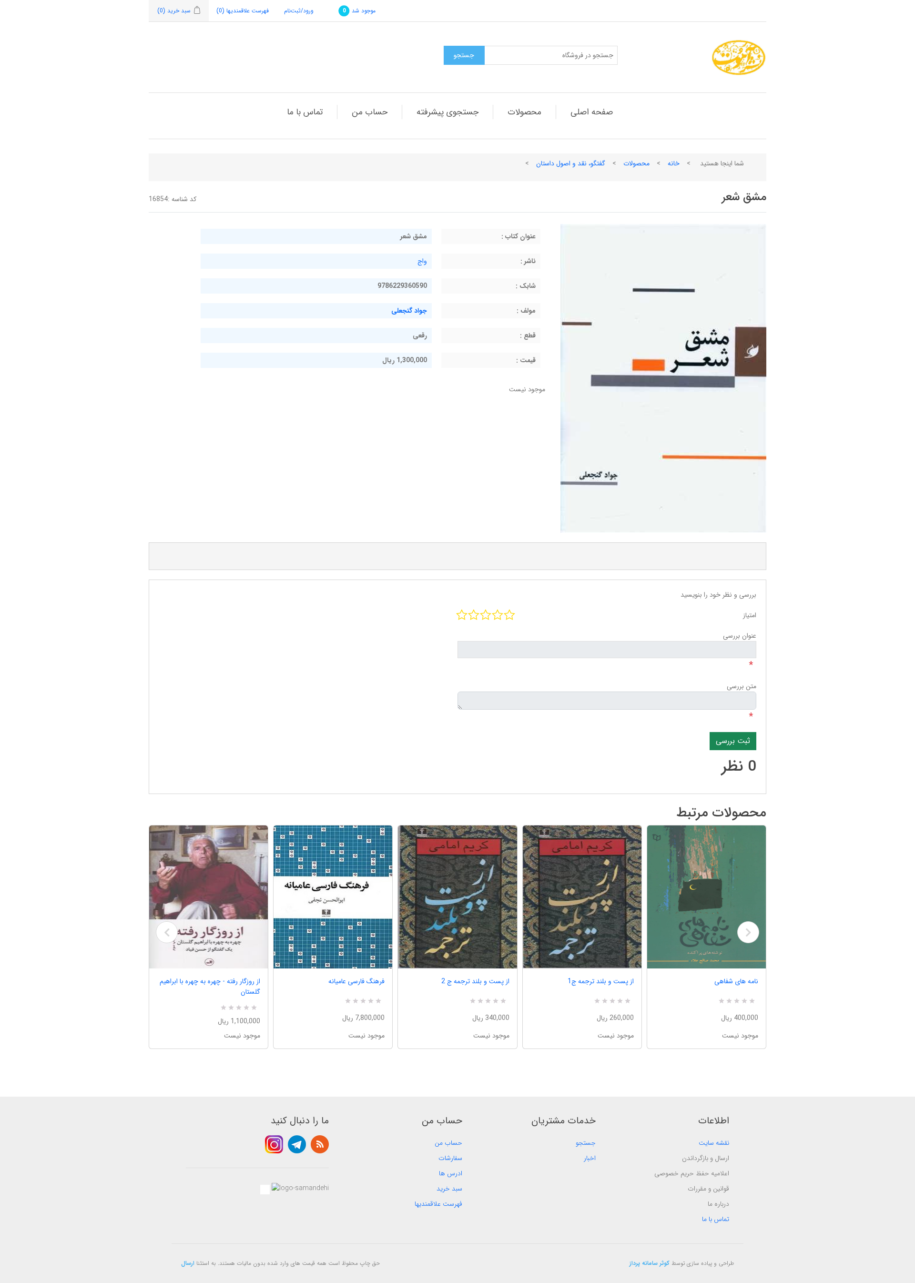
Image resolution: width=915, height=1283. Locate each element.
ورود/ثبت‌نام (299, 10)
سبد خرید (449, 1188)
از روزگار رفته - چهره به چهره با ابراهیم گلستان (210, 986)
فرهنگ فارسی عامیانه (356, 981)
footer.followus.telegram (297, 1144)
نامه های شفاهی (736, 981)
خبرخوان (320, 1144)
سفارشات (450, 1158)
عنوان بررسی (739, 636)
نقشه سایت (714, 1143)
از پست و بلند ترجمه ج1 (601, 981)
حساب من (369, 112)
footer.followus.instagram (274, 1144)
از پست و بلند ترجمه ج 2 (475, 981)
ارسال (187, 1263)
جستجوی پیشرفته (447, 112)
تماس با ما (305, 112)
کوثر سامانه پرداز (650, 1263)
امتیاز (749, 615)
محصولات (524, 112)
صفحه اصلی (591, 112)
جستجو (586, 1143)
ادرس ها (450, 1173)
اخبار (590, 1158)
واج (422, 261)
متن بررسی (741, 686)
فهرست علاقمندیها (438, 1204)
